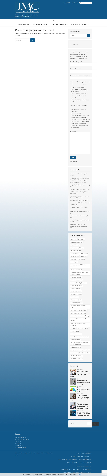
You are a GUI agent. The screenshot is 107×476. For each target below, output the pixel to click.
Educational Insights (76, 250)
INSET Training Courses (77, 280)
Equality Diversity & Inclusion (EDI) (79, 253)
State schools (74, 353)
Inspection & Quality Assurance (78, 283)
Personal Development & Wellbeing (80, 316)
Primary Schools (75, 331)
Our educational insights (59, 24)
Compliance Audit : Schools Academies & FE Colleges (83, 382)
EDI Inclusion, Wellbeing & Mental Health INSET (79, 463)
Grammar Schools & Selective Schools (78, 265)
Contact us (85, 24)
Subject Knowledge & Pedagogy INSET (67, 459)
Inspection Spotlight (76, 288)
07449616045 (19, 445)
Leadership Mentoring (76, 294)
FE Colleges (73, 259)
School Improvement (76, 334)
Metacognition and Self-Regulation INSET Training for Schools (83, 413)
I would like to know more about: (78, 105)
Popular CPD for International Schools (78, 319)
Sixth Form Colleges (76, 347)
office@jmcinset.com (20, 447)
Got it (79, 474)
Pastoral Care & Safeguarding (78, 313)
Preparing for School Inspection (83, 466)
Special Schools (86, 350)
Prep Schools (84, 328)
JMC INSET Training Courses (78, 182)
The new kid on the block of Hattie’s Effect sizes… (83, 389)
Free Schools (81, 259)
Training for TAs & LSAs (77, 358)
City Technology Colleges (77, 248)
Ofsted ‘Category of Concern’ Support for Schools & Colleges (76, 469)
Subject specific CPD (84, 353)
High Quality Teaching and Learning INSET (80, 456)
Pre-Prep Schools (75, 328)
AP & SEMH (74, 239)
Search (72, 423)
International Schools (76, 291)
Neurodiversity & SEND (76, 302)
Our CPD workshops (23, 24)
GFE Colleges (74, 262)
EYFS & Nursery (75, 256)
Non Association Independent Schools (78, 306)
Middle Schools (74, 297)
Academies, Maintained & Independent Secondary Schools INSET (78, 226)
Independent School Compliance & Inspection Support (79, 273)
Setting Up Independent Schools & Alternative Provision (79, 343)
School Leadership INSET (85, 459)
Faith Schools (83, 256)
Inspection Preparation (76, 285)
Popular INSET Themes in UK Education (78, 324)
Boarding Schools (75, 245)
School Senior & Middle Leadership (79, 336)
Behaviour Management (77, 242)
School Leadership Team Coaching (80, 200)
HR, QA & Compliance (76, 269)
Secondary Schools (75, 339)
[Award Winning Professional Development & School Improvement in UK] (53, 21)
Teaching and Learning (76, 355)
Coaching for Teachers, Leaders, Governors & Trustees (77, 472)
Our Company (75, 24)
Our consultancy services (40, 24)
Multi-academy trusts (76, 300)
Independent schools (76, 277)
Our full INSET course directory (70, 3)
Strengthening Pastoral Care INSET (80, 189)
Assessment (81, 239)
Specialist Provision (75, 350)
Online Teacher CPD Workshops (79, 310)
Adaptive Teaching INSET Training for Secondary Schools (82, 406)
